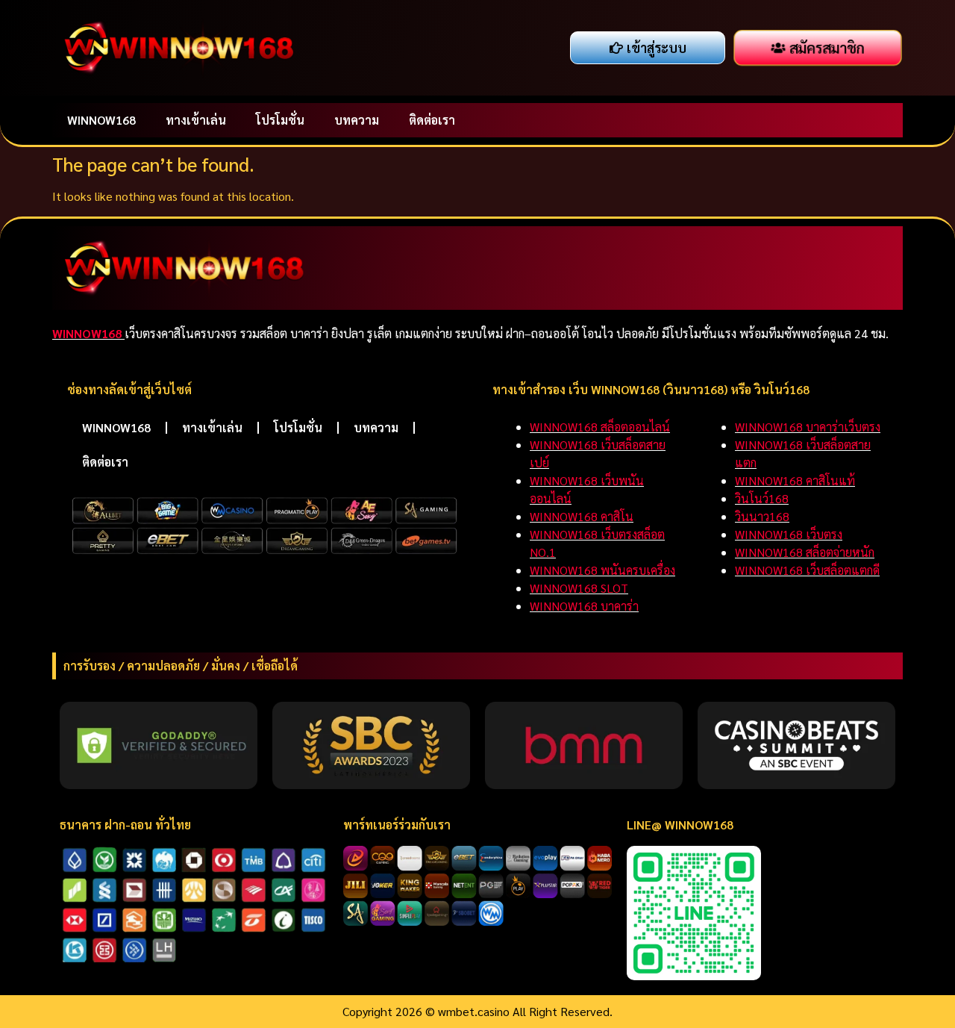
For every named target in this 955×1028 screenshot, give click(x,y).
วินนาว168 (762, 516)
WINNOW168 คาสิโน (581, 516)
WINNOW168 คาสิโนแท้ (795, 480)
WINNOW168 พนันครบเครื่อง (602, 570)
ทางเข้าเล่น (196, 120)
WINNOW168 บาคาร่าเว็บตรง (807, 426)
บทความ (356, 120)
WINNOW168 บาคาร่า (584, 606)
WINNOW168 (101, 120)
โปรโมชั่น (280, 120)
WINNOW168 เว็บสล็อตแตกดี (807, 570)
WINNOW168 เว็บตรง (788, 534)
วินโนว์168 (762, 498)
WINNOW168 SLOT (579, 588)
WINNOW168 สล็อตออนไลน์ (600, 426)
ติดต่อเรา (432, 120)
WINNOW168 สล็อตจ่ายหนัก (804, 552)
